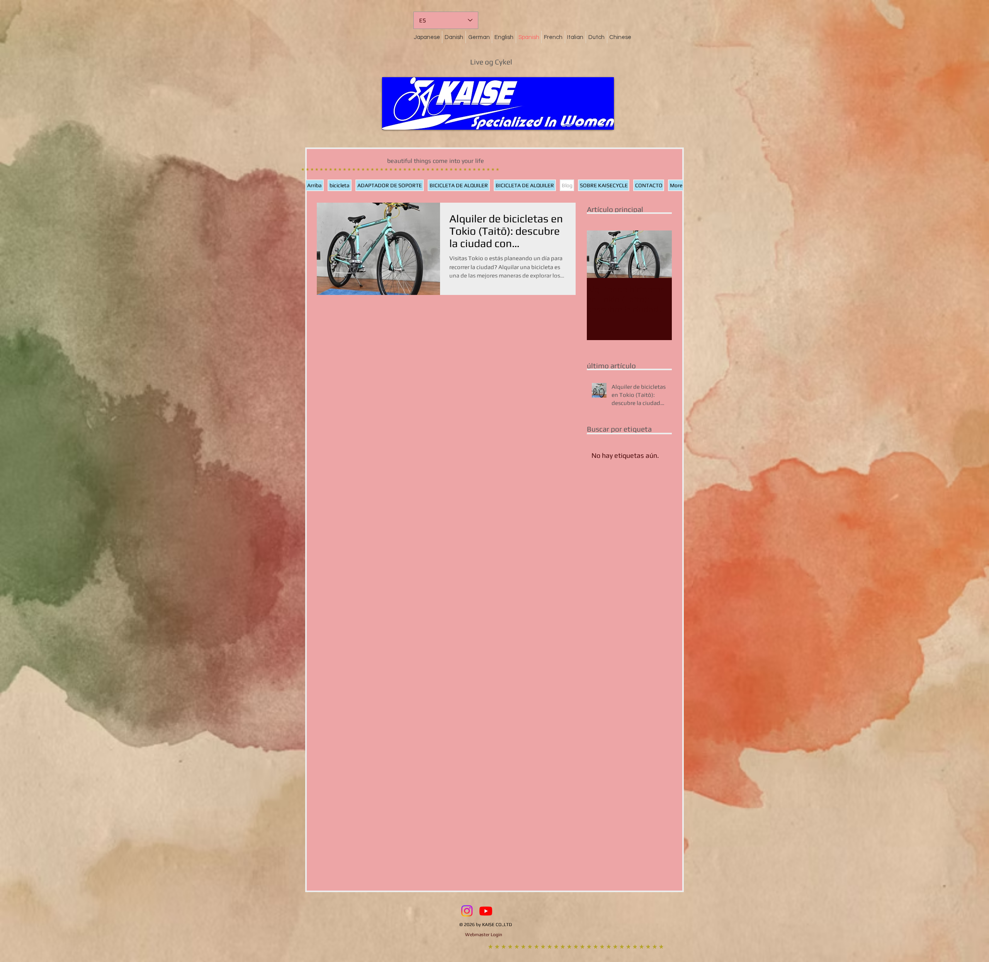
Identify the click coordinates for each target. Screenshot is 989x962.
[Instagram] (466, 910)
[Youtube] (485, 910)
